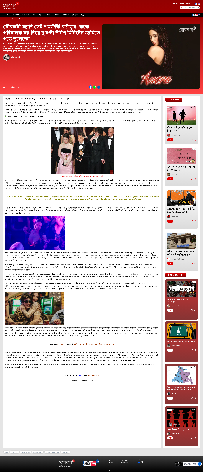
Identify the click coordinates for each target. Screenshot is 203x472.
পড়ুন (170, 140)
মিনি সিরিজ (47, 15)
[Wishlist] (192, 140)
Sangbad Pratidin (37, 452)
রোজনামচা (57, 15)
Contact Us (110, 462)
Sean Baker (65, 452)
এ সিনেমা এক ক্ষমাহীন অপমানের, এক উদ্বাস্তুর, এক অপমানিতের (94, 344)
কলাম (7, 15)
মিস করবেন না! (175, 275)
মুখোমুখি (75, 15)
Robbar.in (6, 18)
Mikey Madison (26, 452)
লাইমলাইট (13, 18)
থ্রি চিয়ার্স (16, 15)
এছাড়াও (83, 15)
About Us (110, 460)
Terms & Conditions (125, 462)
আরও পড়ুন (173, 100)
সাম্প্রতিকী (66, 15)
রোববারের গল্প (36, 15)
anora (6, 452)
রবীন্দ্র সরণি (25, 15)
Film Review (14, 452)
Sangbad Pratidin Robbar (52, 452)
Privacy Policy (124, 460)
